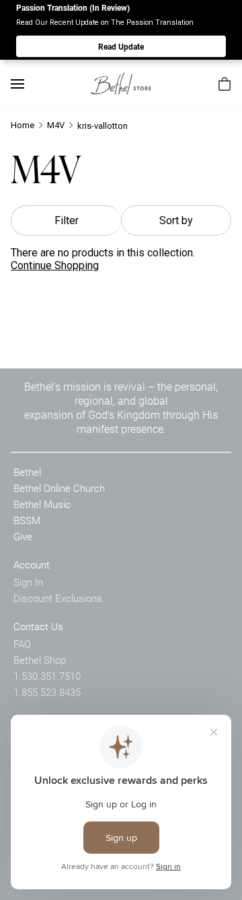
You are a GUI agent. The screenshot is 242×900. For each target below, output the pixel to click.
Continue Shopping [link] (55, 265)
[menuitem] (224, 84)
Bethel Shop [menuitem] (39, 659)
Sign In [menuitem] (28, 582)
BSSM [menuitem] (26, 520)
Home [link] (22, 125)
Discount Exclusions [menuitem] (57, 598)
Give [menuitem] (22, 536)
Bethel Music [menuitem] (42, 504)
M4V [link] (56, 125)
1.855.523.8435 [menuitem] (47, 692)
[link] (121, 83)
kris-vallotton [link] (102, 126)
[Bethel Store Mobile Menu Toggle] (17, 84)
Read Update (121, 46)
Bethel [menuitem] (27, 472)
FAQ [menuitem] (22, 643)
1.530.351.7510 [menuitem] (47, 676)
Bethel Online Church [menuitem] (59, 488)
